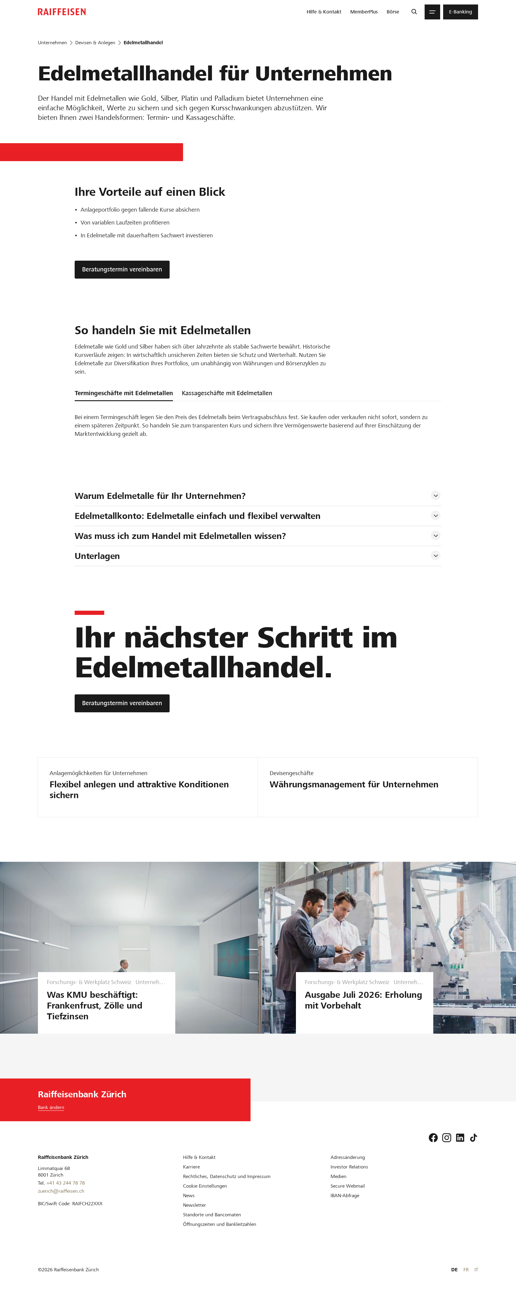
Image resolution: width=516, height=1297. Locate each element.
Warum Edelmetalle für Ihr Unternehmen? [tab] (160, 496)
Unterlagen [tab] (97, 556)
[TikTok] (473, 1137)
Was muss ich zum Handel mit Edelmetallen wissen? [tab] (180, 536)
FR (466, 1269)
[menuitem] (324, 11)
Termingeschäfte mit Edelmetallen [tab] (124, 393)
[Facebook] (433, 1137)
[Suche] (414, 11)
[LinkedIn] (460, 1137)
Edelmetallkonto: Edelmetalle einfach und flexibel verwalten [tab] (198, 516)
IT (476, 1269)
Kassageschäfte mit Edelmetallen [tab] (227, 393)
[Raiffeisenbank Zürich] (62, 12)
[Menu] (432, 11)
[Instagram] (446, 1137)
